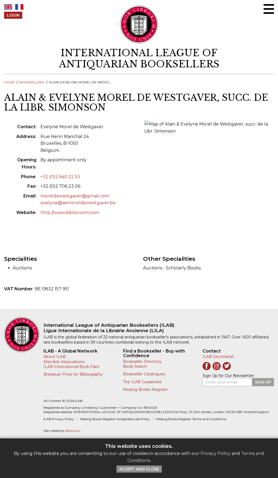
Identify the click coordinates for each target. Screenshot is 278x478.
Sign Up (263, 382)
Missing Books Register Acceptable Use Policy (115, 419)
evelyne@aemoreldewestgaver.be (78, 202)
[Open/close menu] (269, 9)
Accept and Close (139, 469)
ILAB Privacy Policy (58, 419)
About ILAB (54, 356)
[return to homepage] (23, 334)
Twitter (227, 366)
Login (13, 15)
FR (19, 7)
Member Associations (63, 361)
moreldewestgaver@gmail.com (74, 196)
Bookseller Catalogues (144, 374)
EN (8, 7)
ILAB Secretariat (218, 356)
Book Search (135, 366)
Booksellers (31, 82)
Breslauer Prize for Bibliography (73, 374)
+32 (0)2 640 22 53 (60, 176)
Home (9, 82)
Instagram (217, 366)
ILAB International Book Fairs (71, 366)
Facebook (207, 366)
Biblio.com (72, 431)
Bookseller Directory (142, 361)
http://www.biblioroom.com (69, 212)
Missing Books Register (145, 389)
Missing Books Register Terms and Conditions (191, 419)
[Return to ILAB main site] (139, 24)
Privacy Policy (215, 453)
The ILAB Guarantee (142, 381)
